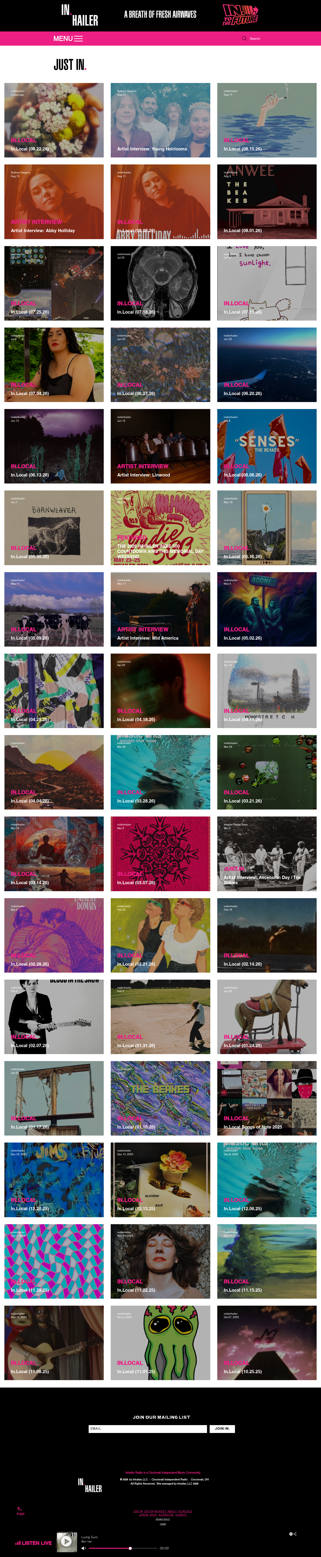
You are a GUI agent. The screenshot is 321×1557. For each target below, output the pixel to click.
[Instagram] (232, 1482)
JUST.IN (234, 868)
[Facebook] (247, 1482)
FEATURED (132, 537)
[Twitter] (254, 1482)
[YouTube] (262, 1482)
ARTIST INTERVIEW (36, 222)
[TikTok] (239, 1482)
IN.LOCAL (23, 140)
